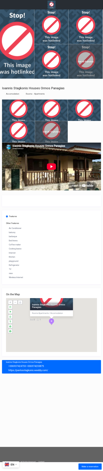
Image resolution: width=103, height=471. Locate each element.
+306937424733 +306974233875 (26, 366)
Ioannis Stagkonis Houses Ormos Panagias (48, 305)
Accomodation (12, 94)
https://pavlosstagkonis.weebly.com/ (28, 370)
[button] (51, 321)
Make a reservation (90, 466)
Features (13, 216)
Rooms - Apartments (35, 94)
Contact (41, 462)
